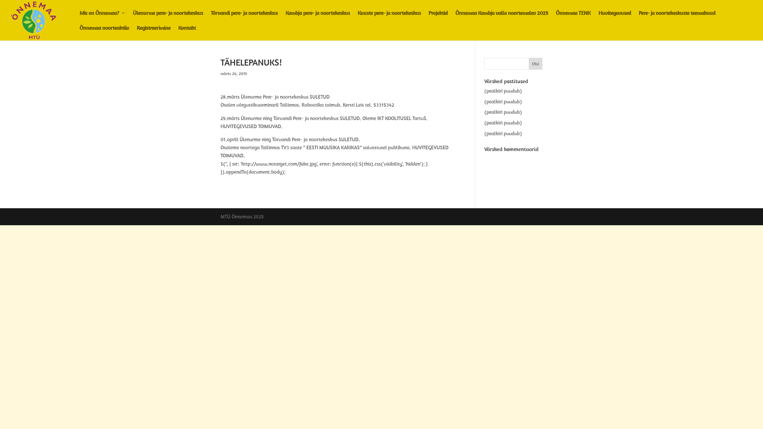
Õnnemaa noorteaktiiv (104, 28)
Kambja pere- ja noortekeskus (318, 13)
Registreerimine (153, 28)
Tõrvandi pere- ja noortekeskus (244, 13)
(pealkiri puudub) (503, 91)
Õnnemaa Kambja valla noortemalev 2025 (501, 13)
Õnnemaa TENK (573, 13)
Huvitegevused (614, 13)
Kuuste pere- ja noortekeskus (389, 13)
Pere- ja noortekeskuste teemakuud (677, 13)
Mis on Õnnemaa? (99, 13)
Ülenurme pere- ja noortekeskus (168, 13)
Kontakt (187, 28)
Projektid (438, 13)
